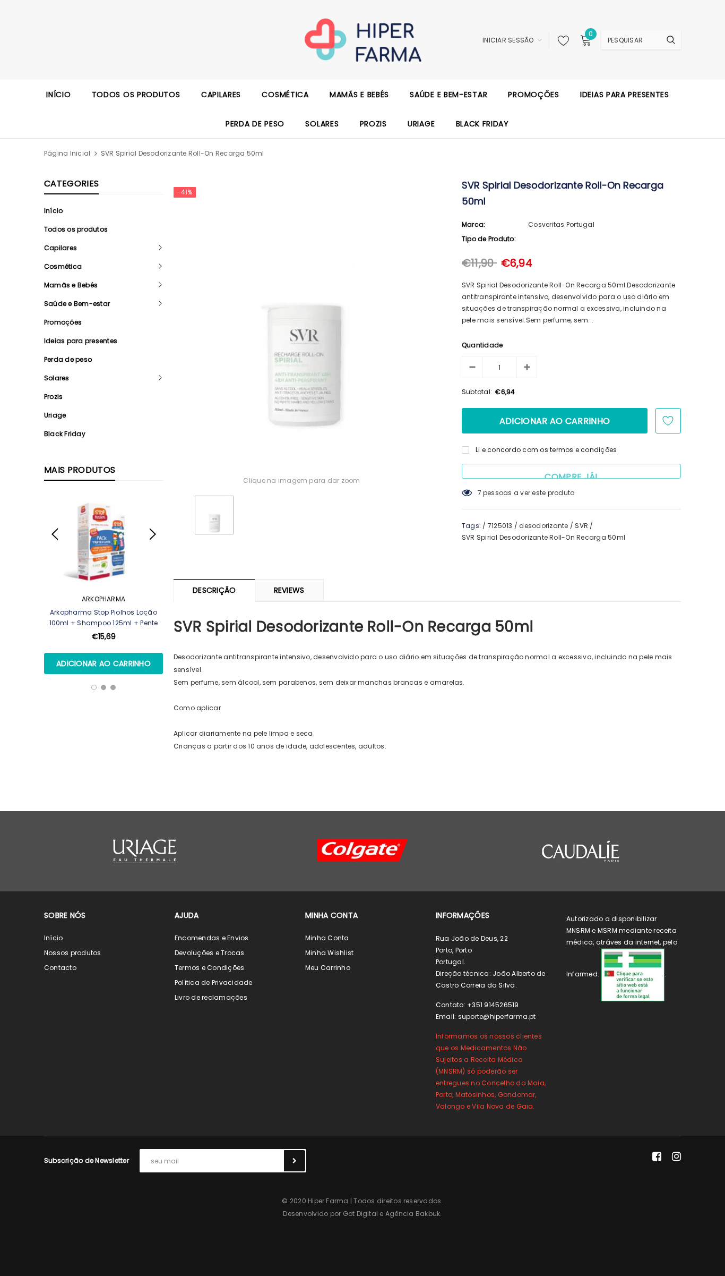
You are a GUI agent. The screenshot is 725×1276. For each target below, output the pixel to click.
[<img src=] (632, 974)
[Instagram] (676, 1156)
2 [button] (103, 687)
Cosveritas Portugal (561, 224)
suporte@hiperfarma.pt (497, 1016)
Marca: (473, 224)
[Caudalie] (580, 851)
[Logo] (363, 39)
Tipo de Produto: (489, 238)
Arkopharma (103, 598)
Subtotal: (477, 391)
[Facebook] (656, 1156)
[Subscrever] (294, 1160)
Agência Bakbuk (412, 1213)
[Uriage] (145, 851)
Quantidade (482, 345)
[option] (103, 585)
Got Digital (360, 1213)
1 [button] (94, 687)
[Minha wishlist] (560, 40)
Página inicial (67, 153)
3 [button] (113, 687)
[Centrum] (362, 850)
